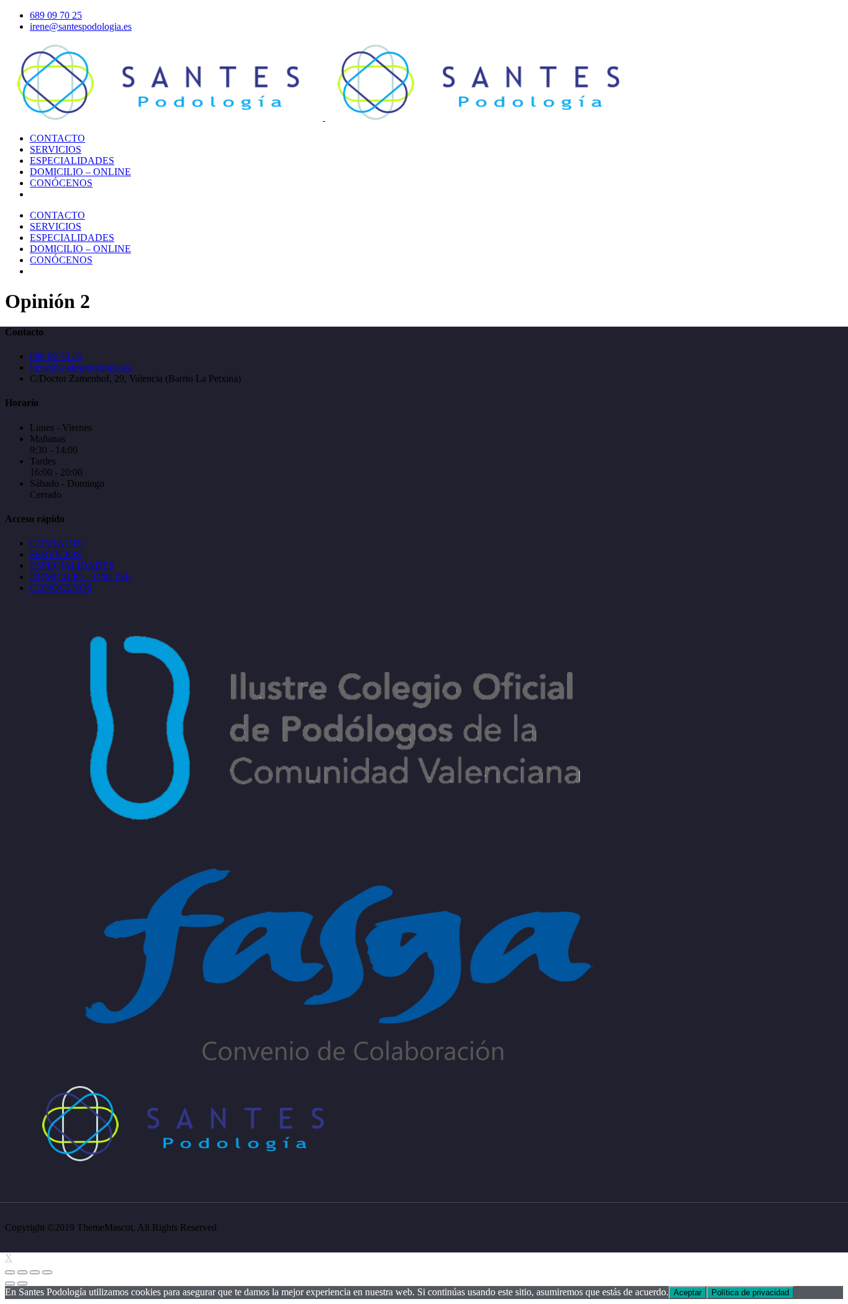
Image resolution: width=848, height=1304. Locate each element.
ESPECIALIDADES (72, 565)
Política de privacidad (750, 1292)
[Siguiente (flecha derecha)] (22, 1283)
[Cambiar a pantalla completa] (35, 1272)
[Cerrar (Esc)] (10, 1272)
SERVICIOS (55, 554)
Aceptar (687, 1292)
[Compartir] (22, 1272)
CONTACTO (57, 543)
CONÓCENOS (61, 587)
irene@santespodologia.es (81, 26)
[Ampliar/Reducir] (47, 1272)
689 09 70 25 (56, 15)
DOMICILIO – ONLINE (80, 576)
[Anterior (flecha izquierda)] (10, 1283)
